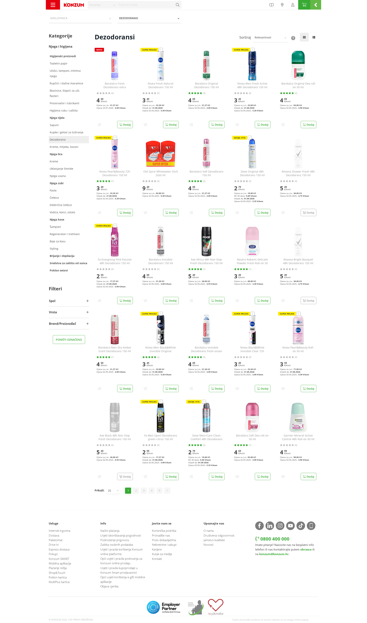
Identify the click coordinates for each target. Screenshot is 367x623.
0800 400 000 (274, 539)
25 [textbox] (109, 490)
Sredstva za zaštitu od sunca (68, 263)
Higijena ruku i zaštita (64, 110)
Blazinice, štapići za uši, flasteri (65, 93)
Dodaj (126, 124)
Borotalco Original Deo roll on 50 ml (298, 85)
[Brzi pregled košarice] (315, 5)
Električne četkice (61, 205)
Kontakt (157, 559)
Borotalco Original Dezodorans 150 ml (206, 85)
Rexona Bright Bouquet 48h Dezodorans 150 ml (298, 261)
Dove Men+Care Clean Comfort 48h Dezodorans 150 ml (206, 437)
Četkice (54, 198)
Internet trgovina (59, 531)
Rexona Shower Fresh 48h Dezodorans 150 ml (298, 173)
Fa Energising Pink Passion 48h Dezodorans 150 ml (115, 261)
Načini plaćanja (109, 531)
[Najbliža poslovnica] (282, 5)
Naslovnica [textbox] (58, 18)
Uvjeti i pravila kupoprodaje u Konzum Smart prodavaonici (119, 570)
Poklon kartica (58, 577)
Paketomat (56, 540)
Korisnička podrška (164, 531)
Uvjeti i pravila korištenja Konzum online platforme (121, 551)
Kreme (54, 161)
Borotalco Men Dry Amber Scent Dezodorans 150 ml (114, 349)
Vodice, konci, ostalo (62, 212)
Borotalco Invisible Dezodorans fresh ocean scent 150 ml (206, 349)
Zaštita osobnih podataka (116, 544)
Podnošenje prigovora (114, 540)
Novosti (208, 544)
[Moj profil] (292, 5)
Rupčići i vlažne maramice (66, 83)
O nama (209, 531)
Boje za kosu (58, 241)
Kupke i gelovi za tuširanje (66, 132)
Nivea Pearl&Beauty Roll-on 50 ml (298, 349)
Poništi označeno (69, 339)
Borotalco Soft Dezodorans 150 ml (206, 173)
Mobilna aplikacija (60, 563)
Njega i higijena (60, 46)
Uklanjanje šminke (61, 168)
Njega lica (56, 154)
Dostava (54, 535)
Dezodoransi (58, 139)
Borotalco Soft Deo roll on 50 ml (252, 437)
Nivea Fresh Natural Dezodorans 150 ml (160, 85)
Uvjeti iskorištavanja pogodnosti (120, 535)
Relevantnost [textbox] (263, 37)
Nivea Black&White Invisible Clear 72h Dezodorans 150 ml (252, 349)
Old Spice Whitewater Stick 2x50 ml (160, 173)
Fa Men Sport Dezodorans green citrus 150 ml (160, 437)
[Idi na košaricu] (304, 5)
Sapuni (54, 125)
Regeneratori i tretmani (65, 234)
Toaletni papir (58, 63)
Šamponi (55, 227)
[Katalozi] (271, 5)
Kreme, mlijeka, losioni (64, 147)
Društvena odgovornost (219, 535)
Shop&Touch (57, 573)
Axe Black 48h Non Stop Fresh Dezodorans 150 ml (114, 437)
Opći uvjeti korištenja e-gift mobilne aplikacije (122, 579)
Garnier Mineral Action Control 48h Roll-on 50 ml (298, 437)
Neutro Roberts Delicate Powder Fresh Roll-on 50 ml (252, 261)
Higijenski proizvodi (63, 56)
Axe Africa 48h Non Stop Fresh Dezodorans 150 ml (206, 261)
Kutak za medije (162, 554)
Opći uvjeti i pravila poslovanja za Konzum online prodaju (121, 561)
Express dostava (59, 549)
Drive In (54, 544)
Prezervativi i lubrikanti (64, 103)
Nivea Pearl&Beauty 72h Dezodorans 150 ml (114, 173)
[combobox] (102, 5)
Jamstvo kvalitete (214, 540)
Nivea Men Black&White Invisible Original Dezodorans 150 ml (160, 349)
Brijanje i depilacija (62, 256)
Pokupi (53, 554)
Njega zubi (56, 183)
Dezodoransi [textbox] (128, 18)
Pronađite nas (161, 535)
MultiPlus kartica (59, 582)
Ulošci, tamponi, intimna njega (65, 73)
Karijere (157, 549)
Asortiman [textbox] (95, 5)
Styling (54, 248)
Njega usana (58, 176)
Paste (53, 190)
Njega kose (57, 219)
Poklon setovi (59, 270)
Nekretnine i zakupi (164, 544)
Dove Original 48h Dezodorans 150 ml (252, 173)
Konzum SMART (59, 559)
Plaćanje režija (58, 568)
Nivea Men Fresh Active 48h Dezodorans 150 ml (252, 85)
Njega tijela (57, 118)
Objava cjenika (109, 586)
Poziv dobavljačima (164, 540)
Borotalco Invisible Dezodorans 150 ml (160, 261)
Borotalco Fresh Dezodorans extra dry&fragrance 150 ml (115, 85)
